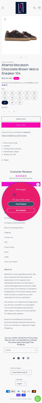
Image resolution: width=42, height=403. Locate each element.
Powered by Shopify (27, 398)
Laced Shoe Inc (18, 398)
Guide (6, 257)
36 (20, 103)
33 (34, 98)
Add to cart (21, 119)
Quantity (5, 107)
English (19, 384)
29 (5, 98)
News (6, 252)
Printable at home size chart (14, 223)
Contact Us (8, 237)
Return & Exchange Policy (13, 228)
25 (12, 93)
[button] (2, 7)
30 (12, 98)
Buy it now (21, 125)
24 (5, 93)
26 (20, 93)
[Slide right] (25, 57)
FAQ (5, 242)
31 (19, 98)
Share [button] (6, 160)
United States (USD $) (19, 372)
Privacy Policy (9, 247)
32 (27, 98)
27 (27, 93)
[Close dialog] (38, 184)
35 (12, 103)
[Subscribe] (35, 350)
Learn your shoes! (10, 262)
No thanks (21, 210)
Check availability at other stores (14, 135)
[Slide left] (16, 57)
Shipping (7, 232)
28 (34, 93)
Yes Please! (21, 204)
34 (5, 103)
